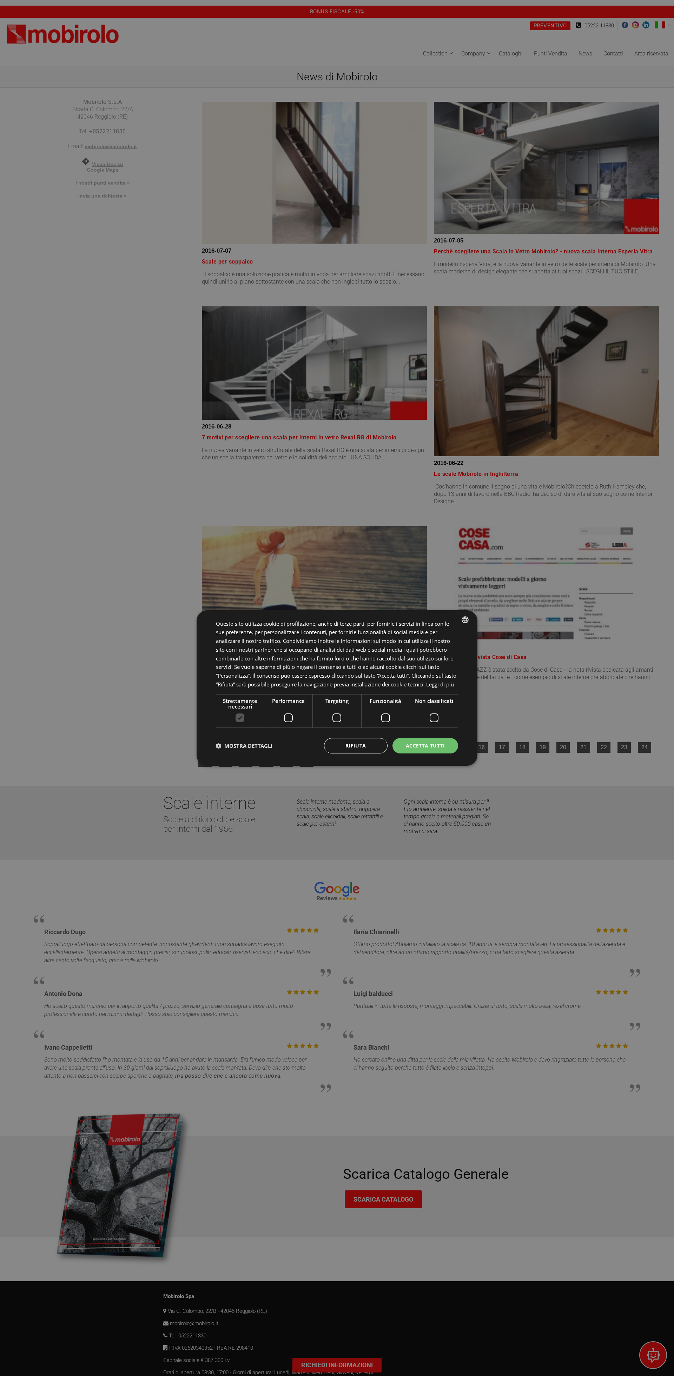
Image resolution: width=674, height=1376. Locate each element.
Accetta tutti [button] (425, 745)
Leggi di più (440, 684)
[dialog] (337, 688)
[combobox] (465, 619)
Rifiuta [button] (355, 745)
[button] (244, 746)
